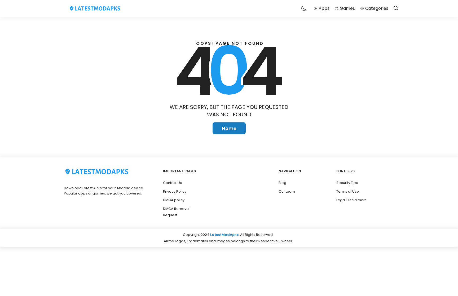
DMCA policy (173, 199)
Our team (287, 191)
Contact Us (172, 182)
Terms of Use (347, 191)
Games (347, 8)
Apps (324, 8)
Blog (282, 182)
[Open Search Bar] (396, 8)
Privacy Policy (174, 191)
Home (229, 128)
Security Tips (347, 182)
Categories (376, 8)
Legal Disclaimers (351, 199)
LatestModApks (224, 234)
